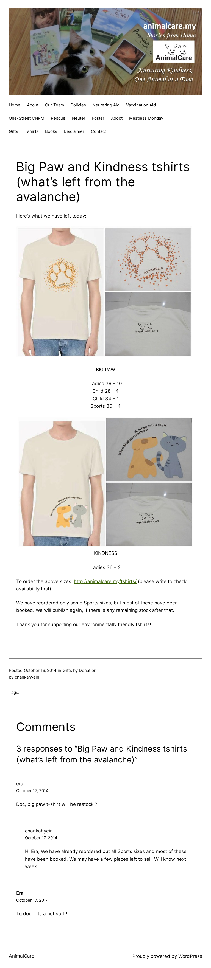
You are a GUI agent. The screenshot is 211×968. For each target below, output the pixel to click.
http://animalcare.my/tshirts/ (105, 581)
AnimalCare (21, 956)
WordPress (190, 956)
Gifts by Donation (79, 670)
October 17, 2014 (32, 790)
